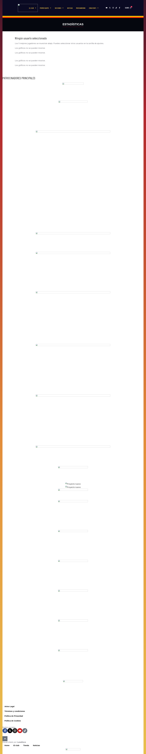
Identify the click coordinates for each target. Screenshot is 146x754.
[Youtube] (19, 730)
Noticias (70, 8)
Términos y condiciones (14, 711)
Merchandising (80, 8)
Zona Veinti (92, 8)
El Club (31, 8)
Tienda (26, 745)
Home (6, 745)
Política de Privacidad (13, 716)
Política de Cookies (12, 721)
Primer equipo (44, 8)
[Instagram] (14, 730)
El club (16, 745)
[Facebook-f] (4, 730)
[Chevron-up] (4, 738)
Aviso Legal (9, 706)
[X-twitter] (9, 730)
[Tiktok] (24, 730)
